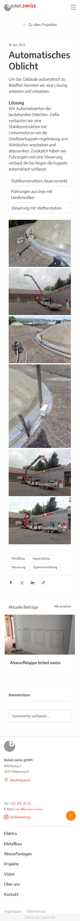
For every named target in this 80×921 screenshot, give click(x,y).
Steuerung (19, 567)
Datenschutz (36, 911)
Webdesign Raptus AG (40, 917)
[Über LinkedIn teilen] (32, 582)
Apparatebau (41, 558)
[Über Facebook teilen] (11, 582)
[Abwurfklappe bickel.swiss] (40, 635)
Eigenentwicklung (45, 567)
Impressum (12, 911)
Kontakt (11, 894)
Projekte (11, 863)
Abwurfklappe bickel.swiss (35, 662)
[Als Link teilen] (43, 582)
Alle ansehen (62, 606)
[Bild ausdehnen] (40, 243)
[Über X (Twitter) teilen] (22, 582)
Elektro (10, 833)
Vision (9, 873)
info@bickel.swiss (28, 809)
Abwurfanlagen (18, 853)
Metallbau (18, 558)
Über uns (12, 883)
